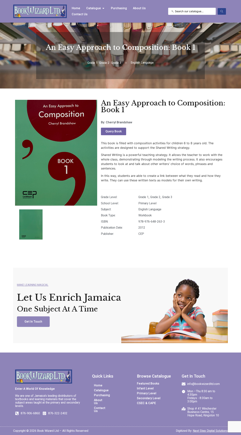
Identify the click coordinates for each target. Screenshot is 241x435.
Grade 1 (92, 63)
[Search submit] (222, 11)
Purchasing (98, 395)
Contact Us (98, 410)
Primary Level (147, 203)
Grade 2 (104, 63)
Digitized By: (202, 431)
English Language (149, 209)
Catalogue (98, 390)
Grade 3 (116, 63)
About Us (98, 402)
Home (98, 385)
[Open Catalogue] (103, 8)
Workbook (145, 215)
